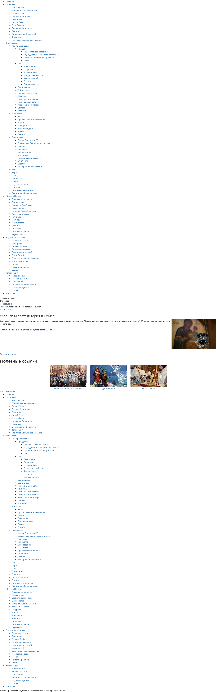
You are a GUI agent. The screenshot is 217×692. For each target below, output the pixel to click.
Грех (14, 175)
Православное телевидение (31, 119)
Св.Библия (11, 4)
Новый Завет (18, 22)
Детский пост (108, 388)
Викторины (23, 125)
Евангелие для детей (22, 252)
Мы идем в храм (20, 260)
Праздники (23, 48)
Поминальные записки (29, 101)
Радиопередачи (25, 128)
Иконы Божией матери (29, 104)
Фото (20, 116)
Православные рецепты (29, 157)
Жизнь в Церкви (13, 196)
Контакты (10, 293)
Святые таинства (149, 388)
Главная (10, 1)
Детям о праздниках (21, 249)
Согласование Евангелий (24, 33)
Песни (15, 263)
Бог (13, 169)
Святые (21, 107)
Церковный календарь (22, 190)
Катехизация (12, 272)
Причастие (23, 148)
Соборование (24, 151)
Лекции (21, 134)
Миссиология (18, 275)
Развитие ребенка (20, 266)
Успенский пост (31, 72)
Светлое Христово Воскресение (39, 57)
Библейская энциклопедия (24, 10)
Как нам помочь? (8, 391)
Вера (14, 172)
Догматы (16, 181)
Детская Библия (19, 246)
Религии (16, 225)
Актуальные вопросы (22, 199)
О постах (28, 81)
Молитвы (16, 219)
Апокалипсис (18, 7)
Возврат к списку (8, 354)
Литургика (16, 216)
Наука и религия (20, 184)
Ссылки (21, 163)
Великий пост (30, 66)
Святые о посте (31, 84)
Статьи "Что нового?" (28, 140)
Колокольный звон (21, 213)
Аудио (21, 131)
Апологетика (18, 201)
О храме (16, 187)
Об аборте (23, 160)
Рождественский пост (34, 75)
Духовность (11, 42)
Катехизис (22, 110)
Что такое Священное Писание (27, 39)
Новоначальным (20, 278)
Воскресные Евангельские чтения (34, 142)
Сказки (15, 269)
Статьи (15, 290)
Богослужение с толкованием (68, 388)
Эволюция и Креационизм (24, 193)
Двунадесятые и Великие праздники (41, 54)
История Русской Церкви (24, 210)
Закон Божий (18, 255)
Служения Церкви (20, 287)
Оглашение (17, 281)
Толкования (17, 36)
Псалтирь (16, 30)
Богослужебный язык (22, 204)
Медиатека (17, 113)
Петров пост (29, 69)
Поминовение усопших (29, 98)
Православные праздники (36, 51)
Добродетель (18, 178)
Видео (21, 122)
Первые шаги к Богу (27, 92)
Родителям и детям (15, 237)
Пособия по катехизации (24, 284)
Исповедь (22, 145)
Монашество (18, 222)
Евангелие (17, 19)
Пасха (27, 60)
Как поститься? (31, 78)
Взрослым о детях (20, 240)
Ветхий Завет (18, 13)
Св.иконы (16, 228)
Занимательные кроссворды (25, 257)
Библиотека (17, 137)
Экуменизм (17, 234)
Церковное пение (20, 231)
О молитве (23, 154)
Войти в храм (24, 89)
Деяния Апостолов (21, 16)
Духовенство (18, 207)
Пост (20, 63)
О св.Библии (18, 25)
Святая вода (24, 86)
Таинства (22, 95)
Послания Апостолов (22, 28)
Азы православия (20, 45)
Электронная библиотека (30, 166)
